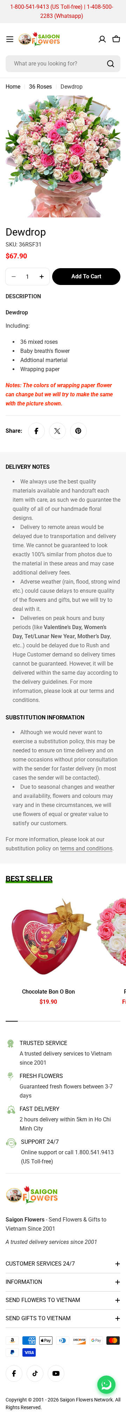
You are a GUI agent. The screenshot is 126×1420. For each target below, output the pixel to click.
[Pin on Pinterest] (78, 431)
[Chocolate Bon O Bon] (48, 937)
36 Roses (40, 86)
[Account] (102, 39)
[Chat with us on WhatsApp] (106, 1385)
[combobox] (63, 63)
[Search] (110, 64)
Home (13, 86)
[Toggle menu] (10, 39)
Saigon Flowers (76, 1399)
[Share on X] (57, 431)
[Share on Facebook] (36, 431)
